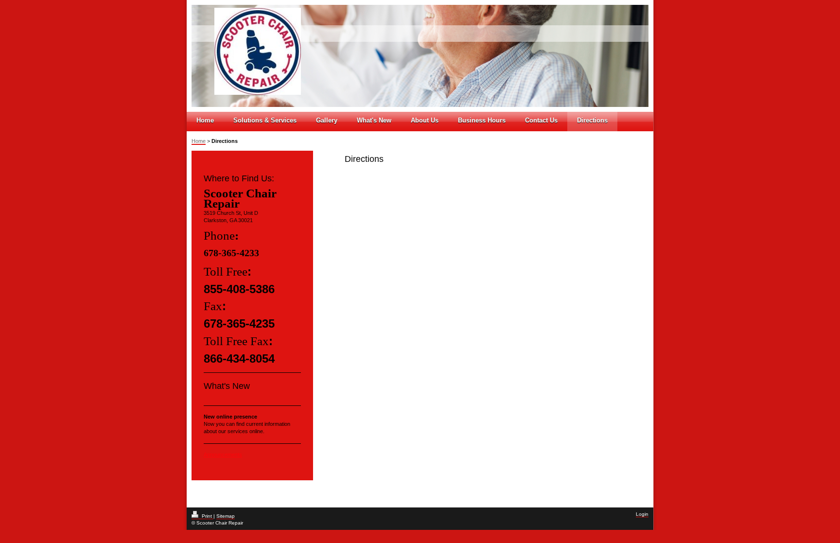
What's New (374, 120)
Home (205, 120)
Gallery (326, 120)
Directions (592, 120)
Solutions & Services (265, 120)
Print (206, 516)
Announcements (223, 454)
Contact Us (541, 120)
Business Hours (482, 120)
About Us (424, 120)
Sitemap (225, 516)
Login (642, 514)
